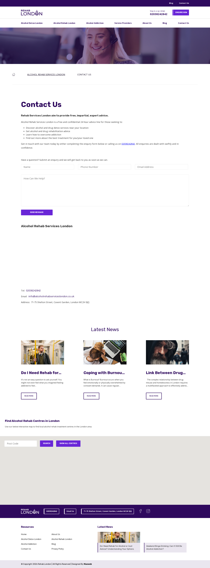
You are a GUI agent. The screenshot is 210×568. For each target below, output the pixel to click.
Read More (28, 396)
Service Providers (123, 23)
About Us (147, 23)
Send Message (37, 212)
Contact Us (184, 3)
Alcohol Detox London (32, 23)
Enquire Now (181, 12)
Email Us (70, 511)
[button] (118, 477)
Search (46, 443)
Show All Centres (68, 443)
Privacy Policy (58, 548)
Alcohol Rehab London (64, 23)
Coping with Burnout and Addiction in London (103, 372)
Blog (171, 3)
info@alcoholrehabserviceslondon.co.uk (51, 296)
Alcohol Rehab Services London (46, 74)
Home (23, 534)
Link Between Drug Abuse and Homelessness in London (164, 372)
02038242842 (158, 14)
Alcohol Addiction (95, 23)
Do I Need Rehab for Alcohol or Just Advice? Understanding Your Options (40, 372)
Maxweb (88, 564)
